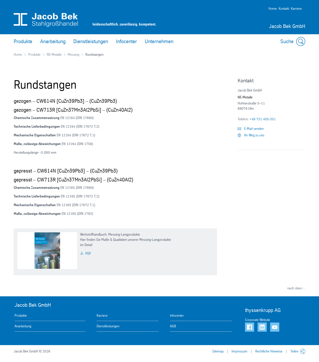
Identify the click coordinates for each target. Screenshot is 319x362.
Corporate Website (257, 320)
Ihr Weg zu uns (253, 135)
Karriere (296, 9)
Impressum (239, 351)
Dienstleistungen (90, 41)
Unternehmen (159, 41)
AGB (173, 326)
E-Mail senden (253, 129)
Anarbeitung (53, 41)
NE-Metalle (54, 54)
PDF (87, 253)
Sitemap (218, 351)
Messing (73, 54)
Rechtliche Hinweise (269, 351)
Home (272, 9)
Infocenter (126, 41)
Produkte (23, 41)
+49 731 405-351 (263, 119)
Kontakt (284, 9)
